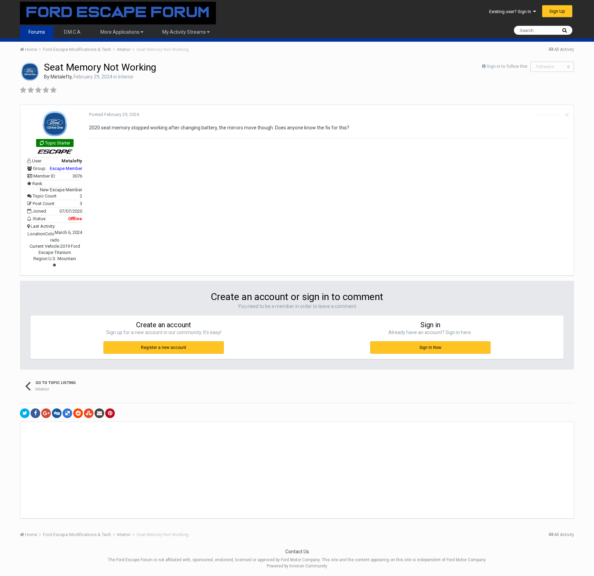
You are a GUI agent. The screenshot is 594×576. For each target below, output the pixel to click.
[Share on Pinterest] (110, 413)
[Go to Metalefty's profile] (30, 71)
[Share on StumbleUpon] (89, 413)
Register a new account (163, 347)
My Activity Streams (184, 32)
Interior (126, 76)
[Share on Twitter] (25, 413)
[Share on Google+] (46, 413)
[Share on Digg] (57, 413)
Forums (37, 32)
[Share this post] (567, 114)
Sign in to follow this (507, 66)
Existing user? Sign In (511, 11)
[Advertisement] (145, 470)
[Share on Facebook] (35, 413)
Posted (114, 114)
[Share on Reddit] (78, 413)
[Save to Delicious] (67, 413)
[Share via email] (99, 413)
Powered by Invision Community (297, 566)
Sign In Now (430, 347)
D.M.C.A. (72, 32)
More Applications (120, 32)
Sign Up (557, 11)
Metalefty (61, 76)
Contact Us (297, 551)
